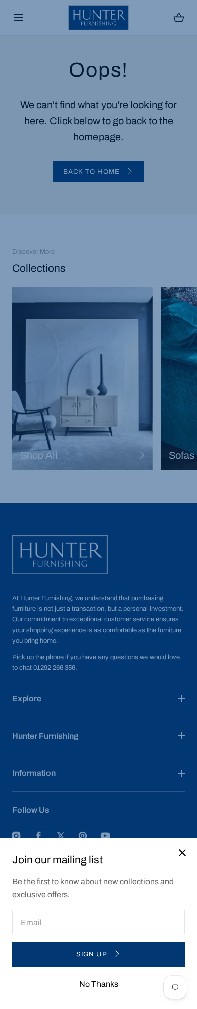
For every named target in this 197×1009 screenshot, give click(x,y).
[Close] (98, 504)
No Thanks (98, 984)
